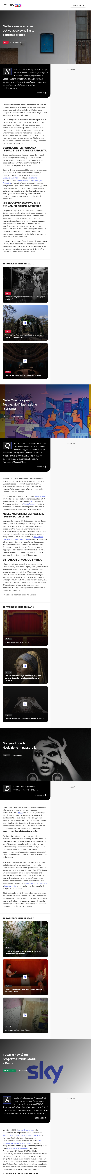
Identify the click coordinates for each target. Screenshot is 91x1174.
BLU (32, 501)
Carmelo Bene (41, 883)
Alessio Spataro (29, 504)
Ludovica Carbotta (10, 178)
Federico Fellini (10, 886)
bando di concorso (25, 1130)
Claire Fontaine (33, 178)
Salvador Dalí (30, 883)
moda (20, 813)
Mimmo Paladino (23, 180)
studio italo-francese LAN (17, 1148)
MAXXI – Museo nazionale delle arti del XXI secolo (22, 1135)
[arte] (16, 5)
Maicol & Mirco (40, 496)
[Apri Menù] (6, 5)
